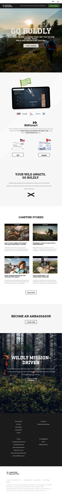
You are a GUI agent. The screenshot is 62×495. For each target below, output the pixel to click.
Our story (31, 380)
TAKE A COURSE (54, 6)
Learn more (31, 322)
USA (18, 155)
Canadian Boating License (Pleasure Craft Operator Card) (34, 130)
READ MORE (31, 292)
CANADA (44, 155)
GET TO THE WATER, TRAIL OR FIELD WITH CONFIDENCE (33, 5)
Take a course (31, 46)
